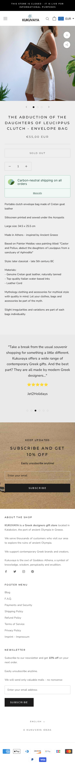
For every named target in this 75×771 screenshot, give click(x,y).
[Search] (47, 18)
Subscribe (38, 488)
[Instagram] (23, 571)
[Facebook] (6, 571)
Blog (7, 592)
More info (37, 193)
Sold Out (37, 153)
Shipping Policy (14, 611)
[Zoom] (66, 35)
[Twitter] (14, 571)
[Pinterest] (32, 571)
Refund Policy (13, 618)
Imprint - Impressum (17, 637)
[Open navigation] (5, 18)
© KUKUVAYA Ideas (37, 730)
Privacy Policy (13, 630)
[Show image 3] (41, 107)
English (36, 721)
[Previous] (26, 107)
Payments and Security (18, 605)
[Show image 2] (37, 107)
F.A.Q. (8, 599)
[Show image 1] (33, 107)
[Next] (48, 107)
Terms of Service (14, 624)
